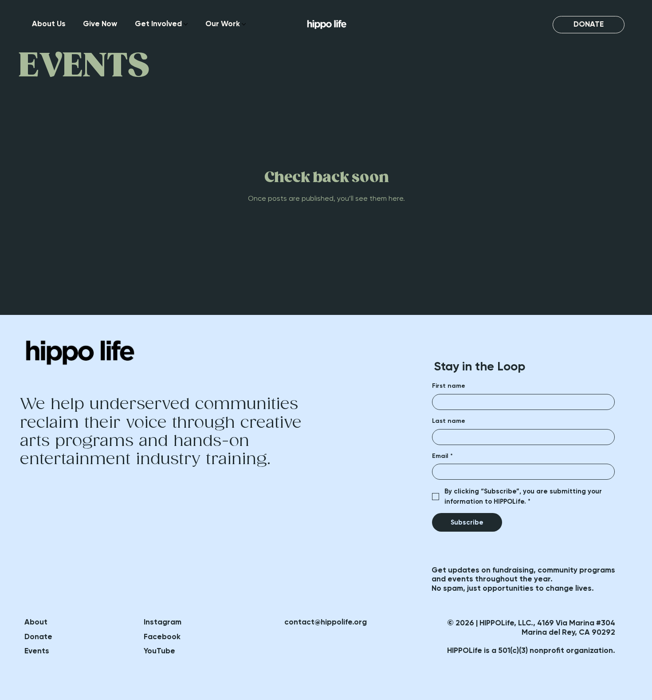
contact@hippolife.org (325, 622)
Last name (448, 421)
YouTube (159, 651)
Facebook (162, 636)
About (35, 622)
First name (448, 386)
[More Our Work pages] (244, 24)
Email (442, 456)
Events (36, 651)
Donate (38, 636)
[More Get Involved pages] (186, 24)
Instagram (162, 622)
